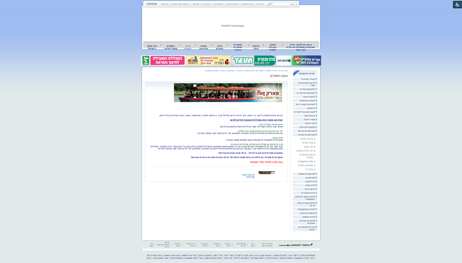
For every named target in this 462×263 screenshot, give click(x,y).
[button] (269, 4)
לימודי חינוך (309, 97)
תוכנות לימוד (177, 245)
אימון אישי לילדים (241, 258)
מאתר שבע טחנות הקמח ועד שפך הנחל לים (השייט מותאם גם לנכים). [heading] (251, 125)
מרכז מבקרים (308, 193)
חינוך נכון (206, 4)
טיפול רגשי (309, 116)
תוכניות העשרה (307, 100)
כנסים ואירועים (203, 47)
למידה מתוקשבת (306, 209)
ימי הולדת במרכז (304, 150)
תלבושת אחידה (307, 89)
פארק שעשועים (305, 161)
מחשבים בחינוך (307, 127)
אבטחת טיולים (176, 258)
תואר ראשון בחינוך (160, 258)
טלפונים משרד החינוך (170, 47)
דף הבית (260, 4)
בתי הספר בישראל (152, 47)
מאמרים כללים (204, 245)
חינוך (149, 258)
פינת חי (309, 169)
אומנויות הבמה (307, 213)
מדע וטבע (310, 185)
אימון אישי (309, 189)
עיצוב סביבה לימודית (304, 112)
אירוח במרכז (306, 138)
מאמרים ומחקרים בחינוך (237, 47)
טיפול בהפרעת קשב (213, 258)
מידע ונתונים (219, 47)
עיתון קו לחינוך (232, 4)
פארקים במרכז (305, 165)
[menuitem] (300, 47)
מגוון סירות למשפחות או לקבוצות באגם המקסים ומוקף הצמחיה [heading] (254, 139)
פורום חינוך (218, 4)
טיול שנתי (310, 181)
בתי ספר (252, 245)
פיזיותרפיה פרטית (190, 245)
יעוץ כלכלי (228, 258)
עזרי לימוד (310, 123)
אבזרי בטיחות (308, 79)
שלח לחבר (246, 175)
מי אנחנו (164, 4)
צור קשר (195, 4)
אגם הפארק (279, 76)
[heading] (256, 120)
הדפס (248, 177)
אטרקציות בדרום (306, 131)
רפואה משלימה (257, 258)
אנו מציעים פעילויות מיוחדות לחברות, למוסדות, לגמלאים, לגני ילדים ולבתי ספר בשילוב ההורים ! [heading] (240, 132)
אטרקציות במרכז (306, 134)
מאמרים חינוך (216, 245)
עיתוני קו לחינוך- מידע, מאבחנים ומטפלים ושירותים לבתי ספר (300, 47)
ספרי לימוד (309, 119)
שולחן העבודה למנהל (272, 47)
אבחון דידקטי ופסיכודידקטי (267, 245)
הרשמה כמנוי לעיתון (180, 4)
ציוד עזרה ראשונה (188, 255)
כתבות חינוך (228, 245)
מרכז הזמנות (247, 4)
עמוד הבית (283, 71)
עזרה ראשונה (308, 217)
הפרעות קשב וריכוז (305, 104)
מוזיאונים (310, 177)
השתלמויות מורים (306, 93)
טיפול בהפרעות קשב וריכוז (163, 245)
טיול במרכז (307, 142)
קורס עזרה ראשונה (171, 255)
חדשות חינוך (255, 47)
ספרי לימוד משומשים (194, 258)
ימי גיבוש (308, 146)
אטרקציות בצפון (307, 174)
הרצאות (311, 108)
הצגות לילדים (272, 258)
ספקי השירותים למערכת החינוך (250, 71)
